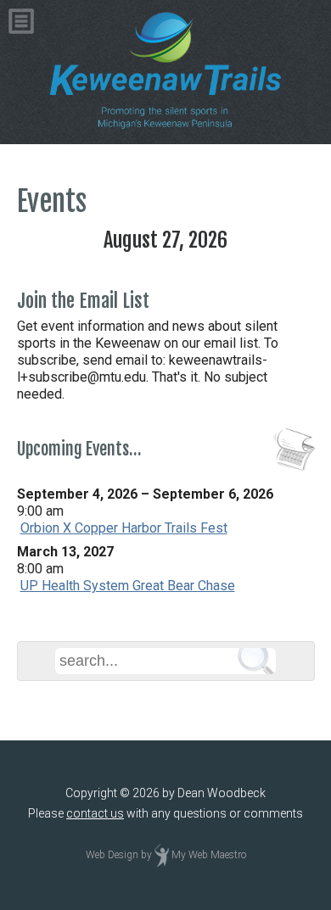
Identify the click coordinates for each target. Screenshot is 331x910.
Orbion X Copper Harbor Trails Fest (123, 528)
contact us (95, 813)
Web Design (112, 856)
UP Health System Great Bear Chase (127, 586)
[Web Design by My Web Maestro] (161, 856)
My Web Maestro (208, 856)
